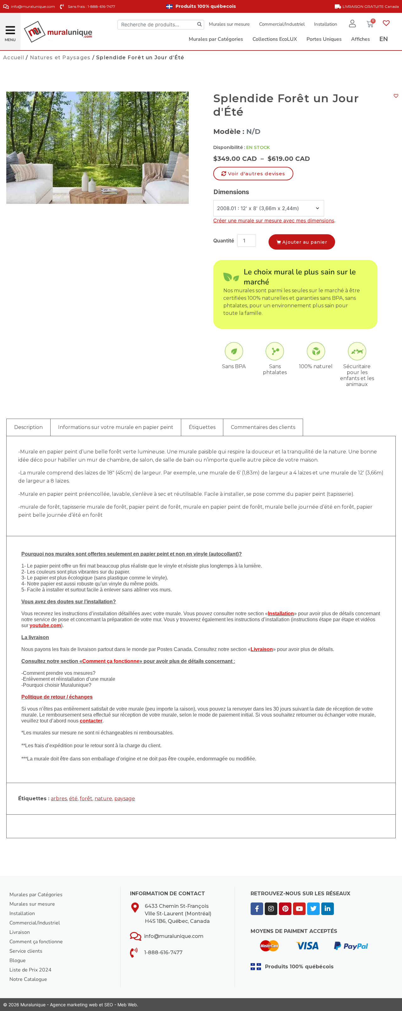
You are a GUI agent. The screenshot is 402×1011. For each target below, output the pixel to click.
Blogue (17, 960)
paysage (124, 799)
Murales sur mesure (229, 24)
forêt (86, 799)
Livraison (19, 932)
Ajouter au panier (304, 242)
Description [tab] (28, 427)
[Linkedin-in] (327, 908)
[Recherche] (199, 24)
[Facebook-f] (257, 908)
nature (103, 799)
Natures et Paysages (60, 58)
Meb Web (127, 1004)
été (73, 799)
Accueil (13, 58)
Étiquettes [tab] (202, 427)
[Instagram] (271, 908)
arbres (59, 799)
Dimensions (231, 192)
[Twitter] (313, 908)
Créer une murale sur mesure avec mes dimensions (273, 220)
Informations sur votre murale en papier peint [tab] (115, 427)
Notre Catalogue (28, 979)
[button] (10, 27)
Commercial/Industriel (282, 24)
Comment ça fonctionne (36, 941)
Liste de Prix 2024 (30, 969)
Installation (325, 24)
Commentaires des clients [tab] (263, 427)
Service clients (25, 951)
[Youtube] (299, 908)
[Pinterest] (285, 908)
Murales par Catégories (35, 894)
